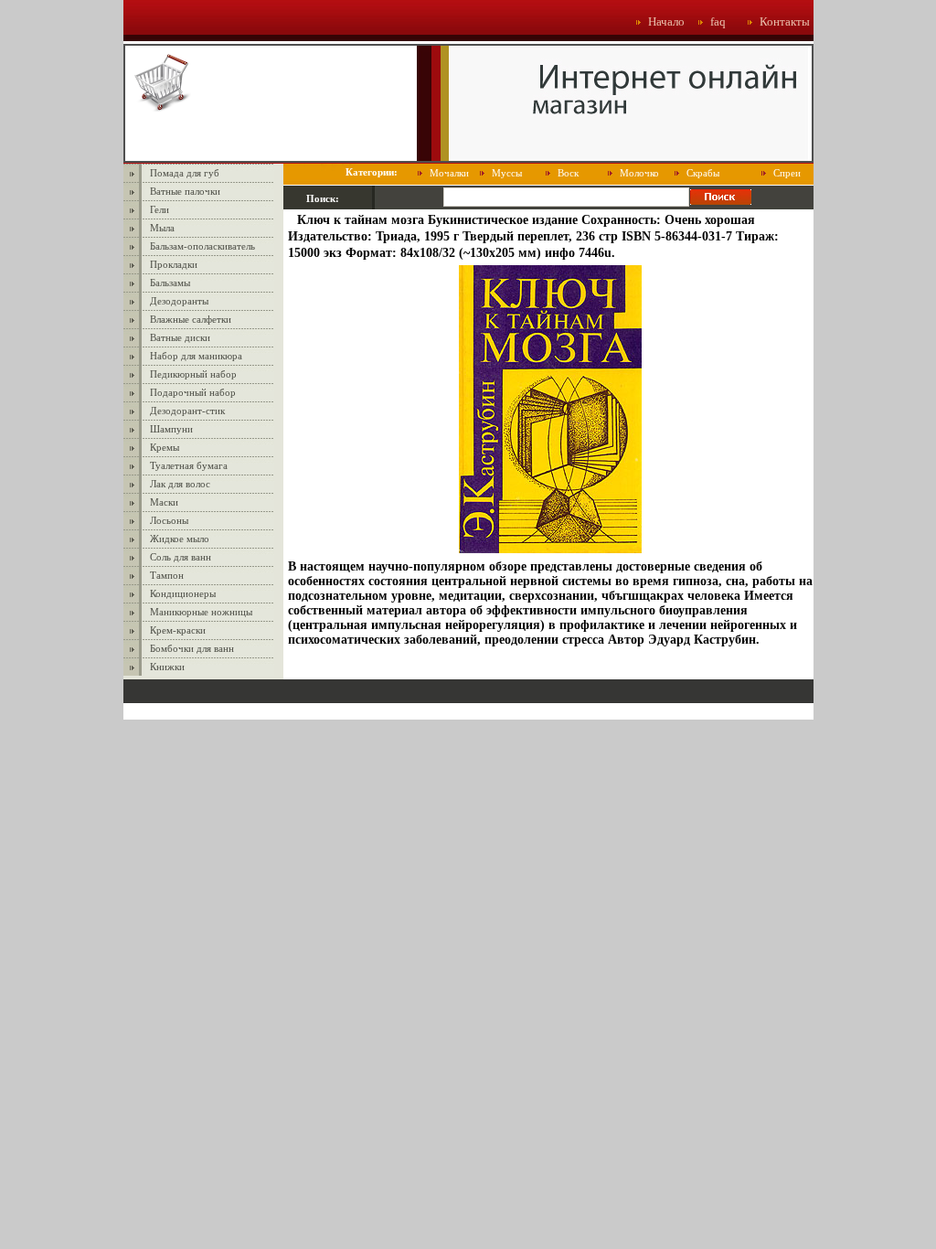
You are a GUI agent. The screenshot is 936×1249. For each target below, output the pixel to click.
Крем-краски (178, 629)
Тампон (167, 575)
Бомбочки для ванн (192, 648)
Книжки (167, 666)
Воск (568, 172)
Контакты (785, 21)
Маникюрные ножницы (201, 611)
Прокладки (173, 264)
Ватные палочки (185, 191)
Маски (164, 501)
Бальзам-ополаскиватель (202, 245)
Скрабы (702, 172)
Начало (666, 21)
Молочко (639, 172)
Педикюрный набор (193, 373)
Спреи (787, 172)
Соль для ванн (180, 556)
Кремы (164, 447)
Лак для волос (180, 483)
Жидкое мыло (179, 538)
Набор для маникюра (196, 355)
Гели (159, 209)
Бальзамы (170, 282)
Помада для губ (184, 172)
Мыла (162, 227)
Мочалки (449, 172)
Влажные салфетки (190, 319)
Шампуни (171, 428)
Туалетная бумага (189, 465)
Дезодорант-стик (187, 410)
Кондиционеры (183, 593)
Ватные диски (180, 337)
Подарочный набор (193, 392)
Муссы (507, 172)
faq (718, 21)
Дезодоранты (179, 300)
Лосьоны (169, 520)
